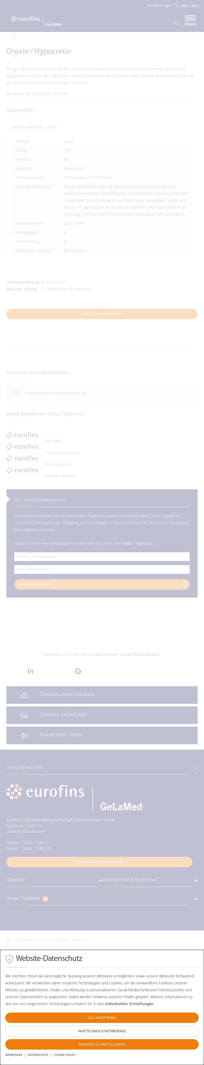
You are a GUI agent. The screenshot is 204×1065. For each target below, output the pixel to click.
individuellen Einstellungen (129, 1003)
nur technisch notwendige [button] (102, 1031)
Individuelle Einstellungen (102, 1044)
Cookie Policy (65, 1055)
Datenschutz (38, 1055)
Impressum (13, 1055)
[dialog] (102, 1007)
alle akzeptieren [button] (102, 1017)
